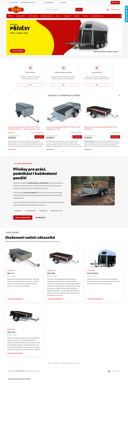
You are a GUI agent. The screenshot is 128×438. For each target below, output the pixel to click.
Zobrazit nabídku (17, 51)
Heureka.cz (56, 363)
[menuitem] (10, 16)
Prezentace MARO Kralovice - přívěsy (70, 363)
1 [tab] (63, 151)
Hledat (79, 9)
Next (119, 95)
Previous (10, 95)
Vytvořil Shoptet (115, 371)
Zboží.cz (50, 363)
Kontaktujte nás (40, 217)
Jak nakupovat (50, 2)
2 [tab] (64, 151)
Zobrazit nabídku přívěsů (22, 217)
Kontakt (63, 2)
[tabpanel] (26, 124)
